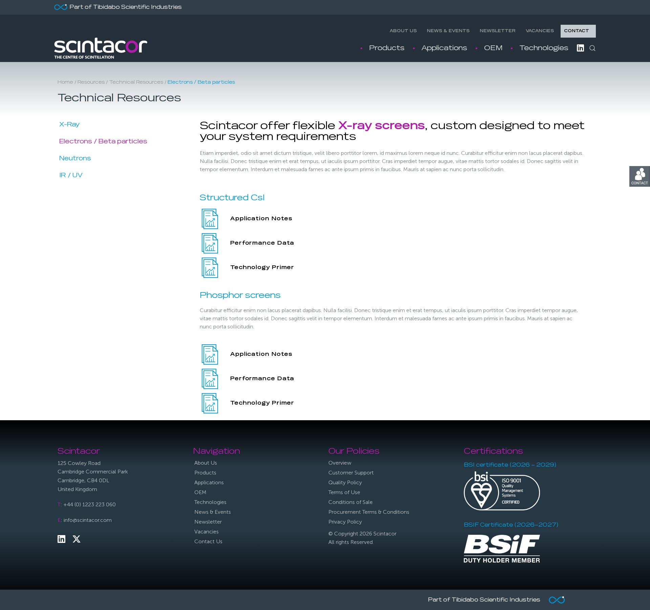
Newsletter (498, 31)
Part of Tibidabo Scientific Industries (125, 7)
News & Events (448, 31)
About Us (403, 31)
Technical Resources (136, 82)
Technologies (543, 48)
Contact (576, 31)
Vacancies (540, 31)
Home (65, 82)
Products (387, 48)
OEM (493, 48)
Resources (91, 82)
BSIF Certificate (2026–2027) (511, 525)
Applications (444, 48)
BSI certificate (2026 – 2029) (510, 465)
